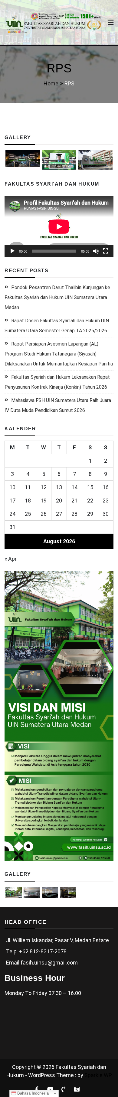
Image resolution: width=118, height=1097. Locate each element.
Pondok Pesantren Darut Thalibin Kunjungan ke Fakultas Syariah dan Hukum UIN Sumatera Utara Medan (57, 297)
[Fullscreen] (106, 251)
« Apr (11, 559)
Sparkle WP (98, 1075)
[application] (59, 226)
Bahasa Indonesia (32, 1093)
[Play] (12, 251)
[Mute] (96, 251)
